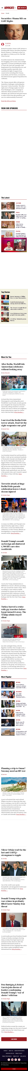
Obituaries (19, 691)
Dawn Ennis (4, 774)
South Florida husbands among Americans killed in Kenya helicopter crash (17, 303)
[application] (14, 245)
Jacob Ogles (4, 552)
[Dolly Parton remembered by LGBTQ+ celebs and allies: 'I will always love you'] (8, 713)
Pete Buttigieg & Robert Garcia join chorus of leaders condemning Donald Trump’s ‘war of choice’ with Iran (12, 990)
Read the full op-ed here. (8, 101)
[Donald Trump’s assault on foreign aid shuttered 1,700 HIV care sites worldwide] (14, 562)
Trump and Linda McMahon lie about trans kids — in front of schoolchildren (21, 706)
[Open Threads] (15, 1059)
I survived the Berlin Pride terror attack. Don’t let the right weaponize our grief (14, 423)
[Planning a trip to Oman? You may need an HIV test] (14, 784)
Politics (18, 231)
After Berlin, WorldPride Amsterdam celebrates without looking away (13, 367)
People (18, 212)
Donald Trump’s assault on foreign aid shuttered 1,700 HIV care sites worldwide (13, 545)
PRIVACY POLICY (18, 1053)
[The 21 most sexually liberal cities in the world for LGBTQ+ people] (5, 308)
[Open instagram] (19, 1059)
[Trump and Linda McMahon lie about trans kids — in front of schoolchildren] (8, 704)
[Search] (15, 8)
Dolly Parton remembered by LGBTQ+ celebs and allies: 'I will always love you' (20, 716)
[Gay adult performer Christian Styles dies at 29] (8, 694)
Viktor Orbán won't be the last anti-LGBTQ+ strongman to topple (13, 852)
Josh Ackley (4, 858)
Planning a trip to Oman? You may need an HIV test (13, 769)
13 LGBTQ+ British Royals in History (18, 319)
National (18, 682)
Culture (18, 710)
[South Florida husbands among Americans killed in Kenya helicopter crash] (5, 303)
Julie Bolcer (8, 43)
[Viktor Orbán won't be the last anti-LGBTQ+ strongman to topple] (14, 868)
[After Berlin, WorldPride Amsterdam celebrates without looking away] (14, 383)
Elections (18, 203)
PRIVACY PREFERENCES (7, 1056)
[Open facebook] (9, 1059)
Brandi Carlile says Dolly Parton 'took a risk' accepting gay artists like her (21, 217)
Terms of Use (6, 1064)
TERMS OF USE (16, 1056)
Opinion (18, 222)
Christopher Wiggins (6, 495)
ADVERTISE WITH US (10, 1053)
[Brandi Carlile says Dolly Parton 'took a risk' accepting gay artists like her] (8, 215)
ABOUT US (11, 1050)
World (7, 13)
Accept (14, 1068)
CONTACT (6, 1050)
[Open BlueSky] (12, 1059)
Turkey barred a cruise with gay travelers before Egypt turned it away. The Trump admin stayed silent (13, 612)
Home (2, 13)
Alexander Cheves (5, 429)
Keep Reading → (19, 412)
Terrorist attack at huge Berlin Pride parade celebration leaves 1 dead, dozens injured (13, 487)
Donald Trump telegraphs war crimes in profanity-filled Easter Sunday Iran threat (13, 902)
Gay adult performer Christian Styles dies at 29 (20, 696)
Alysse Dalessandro (6, 372)
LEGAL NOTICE (23, 1056)
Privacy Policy (24, 1063)
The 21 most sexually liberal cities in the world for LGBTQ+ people (18, 309)
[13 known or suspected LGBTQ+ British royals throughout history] (5, 319)
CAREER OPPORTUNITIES (19, 1050)
